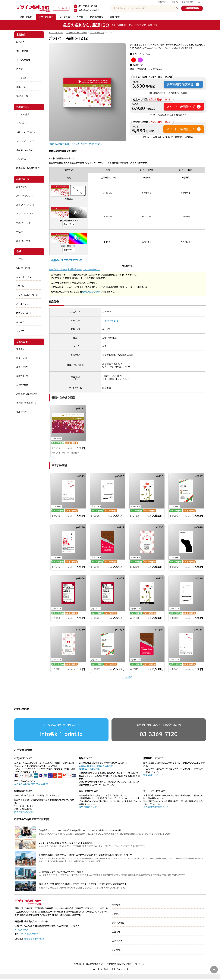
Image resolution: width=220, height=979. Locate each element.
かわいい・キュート (24, 214)
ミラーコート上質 (24, 277)
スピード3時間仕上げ (180, 129)
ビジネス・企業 (22, 114)
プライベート (22, 123)
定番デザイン (22, 187)
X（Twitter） (107, 969)
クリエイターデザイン (25, 132)
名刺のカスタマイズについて (66, 260)
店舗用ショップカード (26, 150)
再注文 (80, 17)
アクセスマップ (21, 930)
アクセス (116, 914)
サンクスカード (23, 159)
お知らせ (116, 932)
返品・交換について (88, 807)
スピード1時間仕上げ (181, 106)
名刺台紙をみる (74, 269)
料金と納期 (21, 358)
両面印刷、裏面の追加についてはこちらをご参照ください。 (76, 144)
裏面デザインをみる (58, 269)
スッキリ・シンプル (24, 196)
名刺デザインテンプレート (76, 33)
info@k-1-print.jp (61, 734)
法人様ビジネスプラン (26, 403)
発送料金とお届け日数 (89, 769)
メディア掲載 (118, 923)
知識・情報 (115, 17)
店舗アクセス (22, 376)
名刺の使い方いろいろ (26, 394)
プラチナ (20, 331)
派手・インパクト (23, 241)
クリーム (20, 286)
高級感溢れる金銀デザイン (28, 168)
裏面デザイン (68, 224)
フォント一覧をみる (91, 269)
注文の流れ (21, 349)
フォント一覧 (22, 96)
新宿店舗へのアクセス (153, 775)
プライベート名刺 (97, 33)
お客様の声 (117, 941)
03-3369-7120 (158, 734)
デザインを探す (46, 17)
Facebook (122, 969)
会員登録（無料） (188, 2)
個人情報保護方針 (94, 964)
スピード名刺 (26, 17)
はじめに (20, 42)
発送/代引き (22, 367)
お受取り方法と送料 (91, 292)
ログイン (175, 2)
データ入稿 (65, 17)
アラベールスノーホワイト (27, 295)
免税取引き (21, 412)
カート (200, 2)
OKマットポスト (23, 268)
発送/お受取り (96, 17)
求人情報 (116, 950)
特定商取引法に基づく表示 (119, 964)
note (94, 969)
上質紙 (19, 259)
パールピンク (22, 304)
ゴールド (20, 322)
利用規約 (78, 964)
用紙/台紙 (21, 87)
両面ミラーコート (24, 313)
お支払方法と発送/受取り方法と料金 (31, 784)
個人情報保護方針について (156, 807)
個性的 (19, 232)
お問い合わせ (163, 2)
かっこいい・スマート (25, 205)
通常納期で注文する (180, 84)
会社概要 (116, 905)
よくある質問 (22, 385)
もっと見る (127, 677)
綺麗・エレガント (23, 223)
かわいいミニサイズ (25, 141)
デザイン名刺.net (56, 33)
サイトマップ (140, 964)
